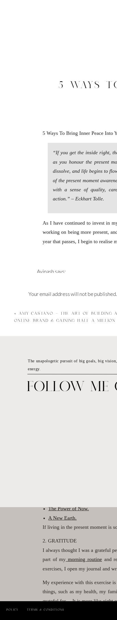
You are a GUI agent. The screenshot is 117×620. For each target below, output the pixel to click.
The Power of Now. (68, 508)
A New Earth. (62, 518)
